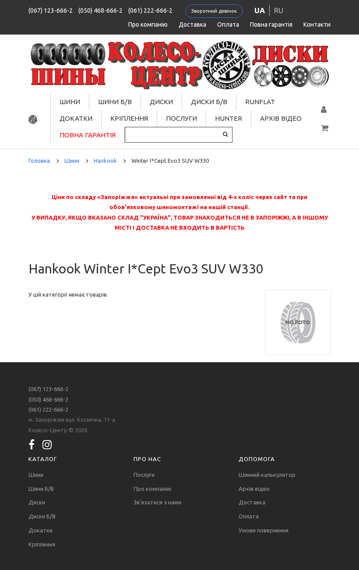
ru (278, 10)
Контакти (317, 24)
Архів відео (281, 118)
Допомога (257, 459)
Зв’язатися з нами (157, 502)
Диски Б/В (209, 101)
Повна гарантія (271, 24)
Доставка (192, 24)
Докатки (76, 118)
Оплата (228, 24)
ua (259, 10)
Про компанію (148, 24)
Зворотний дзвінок (214, 11)
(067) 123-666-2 (50, 10)
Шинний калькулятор (267, 475)
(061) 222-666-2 (150, 10)
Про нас (147, 459)
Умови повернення (264, 530)
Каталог (42, 459)
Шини (70, 101)
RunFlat (260, 101)
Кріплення (129, 118)
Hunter (228, 118)
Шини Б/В (115, 101)
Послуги (181, 118)
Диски (161, 101)
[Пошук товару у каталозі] (225, 134)
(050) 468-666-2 (100, 10)
